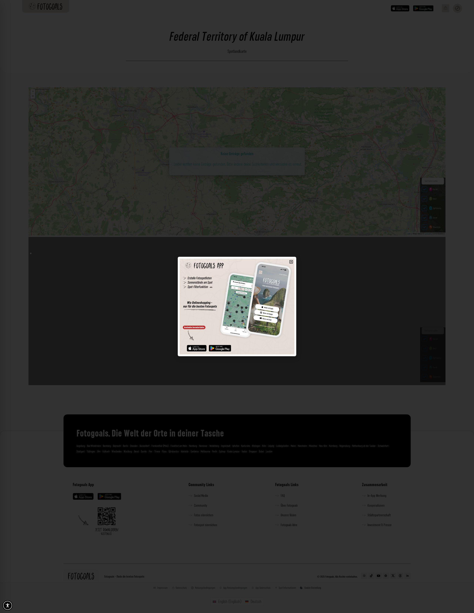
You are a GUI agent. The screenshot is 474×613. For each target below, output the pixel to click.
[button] (291, 261)
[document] (237, 306)
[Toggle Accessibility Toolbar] (7, 605)
